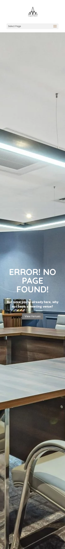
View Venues (32, 316)
